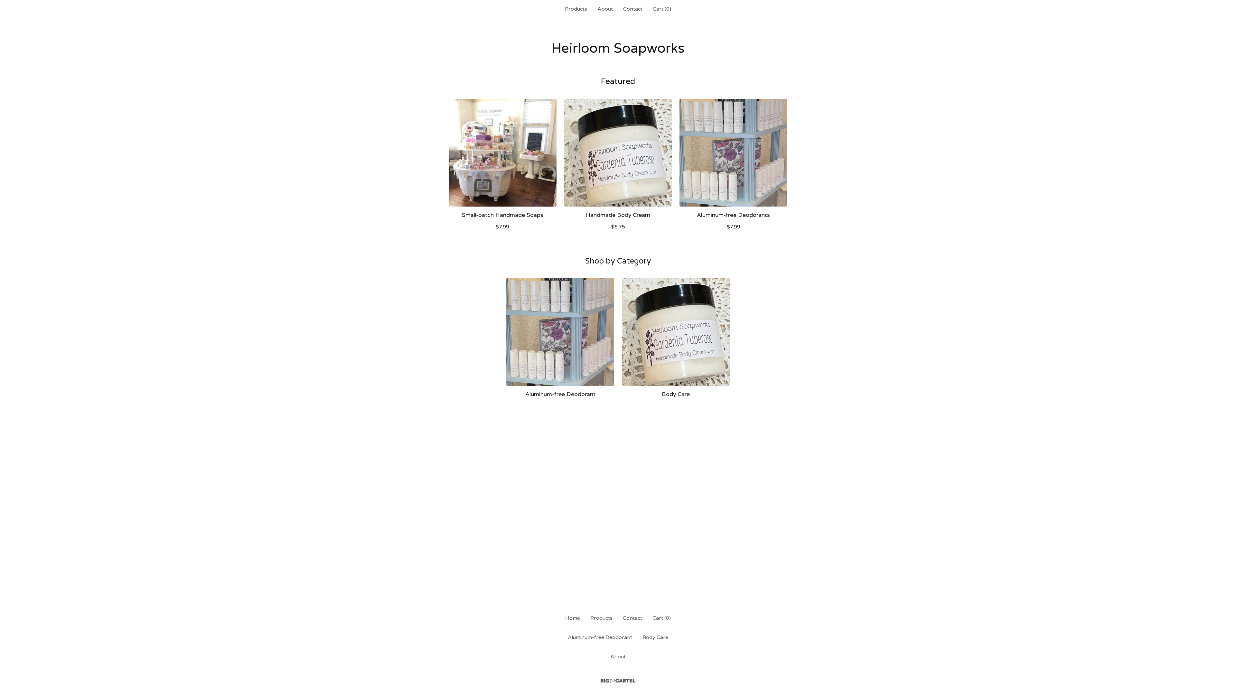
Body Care (655, 637)
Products (576, 9)
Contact (632, 9)
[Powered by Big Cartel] (618, 680)
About (605, 9)
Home (572, 618)
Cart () (662, 9)
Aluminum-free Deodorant (600, 637)
